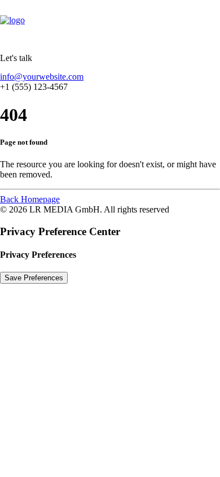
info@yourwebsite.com (41, 76)
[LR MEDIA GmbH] (110, 22)
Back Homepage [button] (30, 199)
